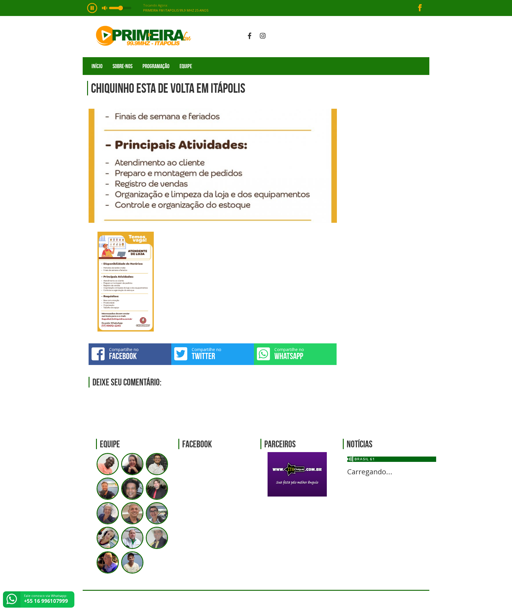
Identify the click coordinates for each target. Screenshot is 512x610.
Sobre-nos (122, 66)
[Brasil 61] (360, 459)
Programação (156, 66)
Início (97, 66)
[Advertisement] (386, 196)
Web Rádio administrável (419, 600)
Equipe (186, 66)
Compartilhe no (124, 354)
